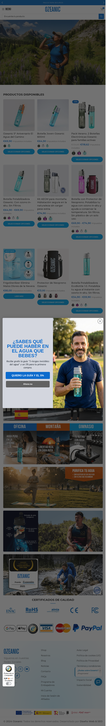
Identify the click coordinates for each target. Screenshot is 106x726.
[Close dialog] (99, 321)
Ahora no (26, 384)
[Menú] (13, 665)
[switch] (8, 683)
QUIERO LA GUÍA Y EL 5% (27, 375)
